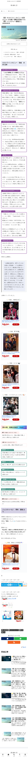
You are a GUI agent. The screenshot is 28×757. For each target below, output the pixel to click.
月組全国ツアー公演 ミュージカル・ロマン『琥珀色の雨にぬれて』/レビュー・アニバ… (10, 565)
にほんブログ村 (12, 598)
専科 (4, 632)
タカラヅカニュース (14, 630)
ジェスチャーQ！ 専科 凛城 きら (13, 56)
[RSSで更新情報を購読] (14, 642)
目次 (12, 49)
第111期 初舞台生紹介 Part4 (12, 54)
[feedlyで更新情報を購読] (20, 638)
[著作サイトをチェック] (7, 638)
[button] (24, 406)
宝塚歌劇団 (5, 630)
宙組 (22, 630)
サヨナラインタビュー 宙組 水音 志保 (14, 52)
